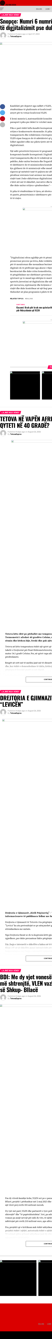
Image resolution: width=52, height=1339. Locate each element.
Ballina (39, 9)
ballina (29, 299)
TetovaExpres (16, 36)
